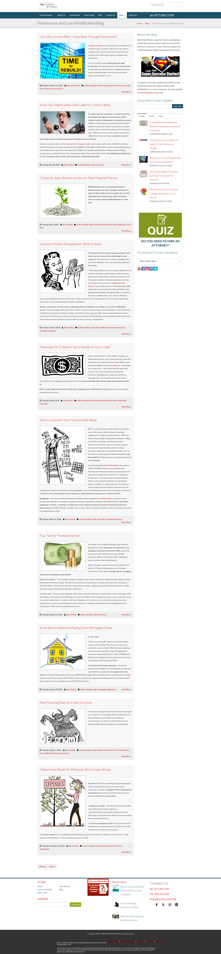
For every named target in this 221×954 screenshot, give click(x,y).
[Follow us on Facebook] (156, 904)
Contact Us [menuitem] (110, 15)
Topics (161, 116)
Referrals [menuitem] (133, 15)
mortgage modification (107, 689)
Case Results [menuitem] (74, 15)
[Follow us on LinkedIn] (176, 904)
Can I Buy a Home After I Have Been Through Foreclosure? (78, 36)
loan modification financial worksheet (110, 327)
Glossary (150, 941)
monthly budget (105, 498)
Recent (152, 116)
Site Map (141, 941)
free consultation (146, 92)
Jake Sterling (68, 165)
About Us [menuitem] (61, 15)
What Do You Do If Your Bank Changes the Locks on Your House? (164, 193)
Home (139, 23)
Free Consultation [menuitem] (45, 889)
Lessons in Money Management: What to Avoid (70, 244)
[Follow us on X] (163, 904)
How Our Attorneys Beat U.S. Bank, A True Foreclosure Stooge (164, 144)
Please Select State (148, 261)
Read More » (126, 92)
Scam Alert (99, 165)
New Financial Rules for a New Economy (66, 702)
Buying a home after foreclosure (114, 85)
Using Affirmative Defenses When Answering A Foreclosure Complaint (165, 126)
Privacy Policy (113, 941)
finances (117, 365)
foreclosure (58, 88)
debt (129, 675)
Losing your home (95, 45)
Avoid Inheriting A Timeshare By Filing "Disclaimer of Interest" (164, 175)
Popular (142, 116)
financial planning (110, 465)
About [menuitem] (40, 886)
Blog (147, 23)
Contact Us (160, 941)
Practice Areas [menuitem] (46, 15)
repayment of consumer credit (78, 144)
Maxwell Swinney (73, 85)
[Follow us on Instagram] (169, 904)
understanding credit (92, 85)
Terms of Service (127, 941)
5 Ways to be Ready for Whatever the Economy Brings (75, 769)
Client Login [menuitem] (89, 15)
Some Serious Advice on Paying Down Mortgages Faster (76, 628)
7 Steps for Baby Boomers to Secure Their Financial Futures (79, 178)
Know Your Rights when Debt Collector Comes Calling (75, 105)
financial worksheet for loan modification (110, 224)
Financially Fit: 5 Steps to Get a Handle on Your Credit (75, 347)
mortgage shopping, (48, 331)
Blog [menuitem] (121, 15)
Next (51, 866)
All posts (42, 866)
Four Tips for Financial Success (60, 535)
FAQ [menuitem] (100, 15)
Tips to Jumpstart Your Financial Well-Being (68, 420)
